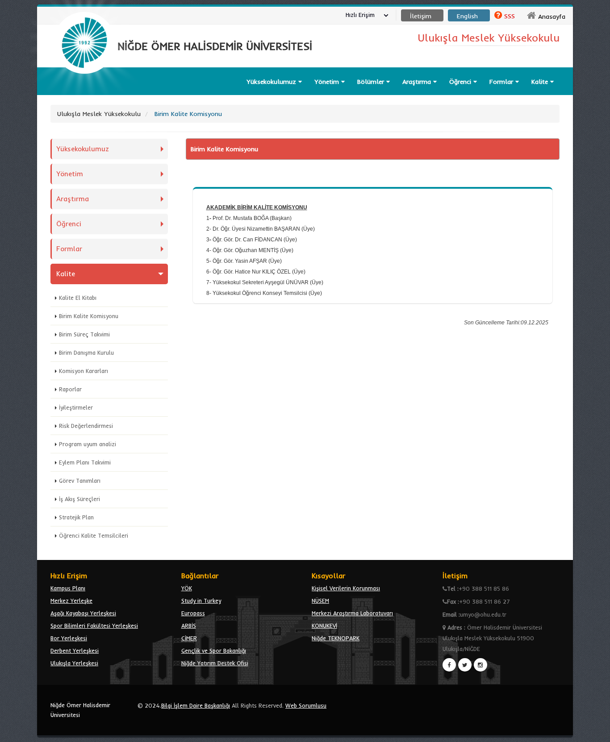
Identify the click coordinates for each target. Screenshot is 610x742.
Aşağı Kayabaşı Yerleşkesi (83, 613)
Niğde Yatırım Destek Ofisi (214, 663)
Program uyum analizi (87, 444)
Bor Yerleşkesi (68, 638)
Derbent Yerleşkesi (74, 650)
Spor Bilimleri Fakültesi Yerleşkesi (94, 625)
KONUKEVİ (324, 625)
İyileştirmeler (76, 407)
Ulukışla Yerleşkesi (74, 663)
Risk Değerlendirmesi (86, 425)
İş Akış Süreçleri (79, 498)
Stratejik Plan (76, 517)
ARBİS (188, 625)
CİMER (189, 638)
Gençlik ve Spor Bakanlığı (213, 650)
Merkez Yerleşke (71, 600)
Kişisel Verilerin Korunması (346, 588)
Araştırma (417, 82)
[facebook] (449, 665)
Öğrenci (461, 82)
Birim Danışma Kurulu (86, 352)
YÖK (186, 588)
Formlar (502, 82)
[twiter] (465, 665)
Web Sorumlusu (305, 705)
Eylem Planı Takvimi (85, 462)
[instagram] (480, 665)
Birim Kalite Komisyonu (88, 315)
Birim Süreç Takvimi (84, 334)
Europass (193, 613)
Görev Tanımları (79, 480)
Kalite (540, 82)
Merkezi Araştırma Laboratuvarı (352, 613)
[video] (84, 95)
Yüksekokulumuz (272, 82)
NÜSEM (320, 600)
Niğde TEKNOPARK (335, 638)
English (467, 16)
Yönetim (327, 82)
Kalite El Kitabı (77, 297)
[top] (595, 731)
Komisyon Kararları (83, 370)
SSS (509, 16)
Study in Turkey (201, 600)
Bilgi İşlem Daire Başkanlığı (195, 705)
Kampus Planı (67, 588)
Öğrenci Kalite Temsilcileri (93, 535)
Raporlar (70, 389)
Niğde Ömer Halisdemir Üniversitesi (80, 709)
